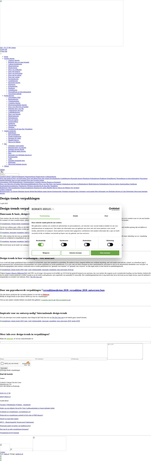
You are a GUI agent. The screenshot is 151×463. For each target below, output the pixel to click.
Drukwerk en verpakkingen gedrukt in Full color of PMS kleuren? (21, 415)
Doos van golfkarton (15, 70)
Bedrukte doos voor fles (16, 108)
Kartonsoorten (12, 157)
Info (5, 144)
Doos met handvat (14, 71)
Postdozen (11, 88)
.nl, (48, 300)
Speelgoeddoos (13, 121)
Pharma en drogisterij (54, 182)
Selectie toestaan (75, 253)
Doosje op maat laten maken (9, 419)
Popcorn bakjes (13, 120)
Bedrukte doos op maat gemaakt (18, 62)
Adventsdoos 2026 (14, 97)
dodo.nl (6, 454)
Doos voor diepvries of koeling (18, 107)
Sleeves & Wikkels (14, 142)
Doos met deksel (32, 178)
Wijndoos (11, 127)
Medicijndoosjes (13, 116)
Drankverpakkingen (14, 136)
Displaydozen (12, 68)
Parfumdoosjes (13, 118)
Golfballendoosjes (14, 112)
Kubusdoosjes (12, 86)
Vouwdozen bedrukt (14, 94)
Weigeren (46, 253)
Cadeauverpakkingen (15, 64)
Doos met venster (14, 77)
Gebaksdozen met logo (15, 110)
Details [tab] (75, 216)
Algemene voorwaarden (16, 146)
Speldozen (11, 123)
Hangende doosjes (14, 82)
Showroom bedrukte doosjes (17, 164)
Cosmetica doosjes (14, 103)
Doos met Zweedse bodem (35, 180)
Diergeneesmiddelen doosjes (17, 105)
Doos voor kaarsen (14, 114)
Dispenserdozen (13, 66)
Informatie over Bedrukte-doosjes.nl (20, 155)
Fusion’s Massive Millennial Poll (16, 273)
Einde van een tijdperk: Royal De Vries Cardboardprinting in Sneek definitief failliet (27, 408)
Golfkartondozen (50, 176)
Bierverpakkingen (14, 134)
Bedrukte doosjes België (16, 149)
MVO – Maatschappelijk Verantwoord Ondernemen (17, 422)
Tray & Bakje (74, 188)
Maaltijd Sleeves (13, 140)
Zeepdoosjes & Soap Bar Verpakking (20, 129)
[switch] (64, 244)
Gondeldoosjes (13, 81)
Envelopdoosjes (13, 79)
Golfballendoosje (82, 184)
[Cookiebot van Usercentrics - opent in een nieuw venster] (110, 209)
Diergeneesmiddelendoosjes (30, 184)
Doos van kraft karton (15, 73)
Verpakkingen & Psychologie (9, 433)
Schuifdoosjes (12, 90)
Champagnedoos (13, 101)
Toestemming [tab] (45, 216)
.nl (63, 300)
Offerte (6, 166)
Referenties (12, 162)
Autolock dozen (5, 176)
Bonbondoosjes (13, 99)
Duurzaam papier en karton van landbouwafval (15, 426)
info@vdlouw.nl (5, 397)
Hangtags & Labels (14, 138)
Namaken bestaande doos (16, 160)
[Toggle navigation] (1, 53)
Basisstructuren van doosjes (17, 147)
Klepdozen (11, 84)
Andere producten (10, 131)
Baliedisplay (12, 133)
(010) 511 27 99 (5, 393)
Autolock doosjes (14, 60)
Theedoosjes (12, 125)
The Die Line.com (36, 277)
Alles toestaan (105, 253)
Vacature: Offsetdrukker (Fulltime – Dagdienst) (15, 405)
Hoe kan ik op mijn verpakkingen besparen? (14, 429)
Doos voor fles (44, 184)
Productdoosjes (9, 95)
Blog (9, 153)
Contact (2, 452)
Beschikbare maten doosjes (17, 151)
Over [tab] (106, 216)
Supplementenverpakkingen (9, 186)
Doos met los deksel (14, 75)
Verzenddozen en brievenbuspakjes (19, 92)
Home (6, 57)
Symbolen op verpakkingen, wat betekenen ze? (15, 412)
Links (10, 159)
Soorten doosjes (9, 58)
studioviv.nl (19, 454)
